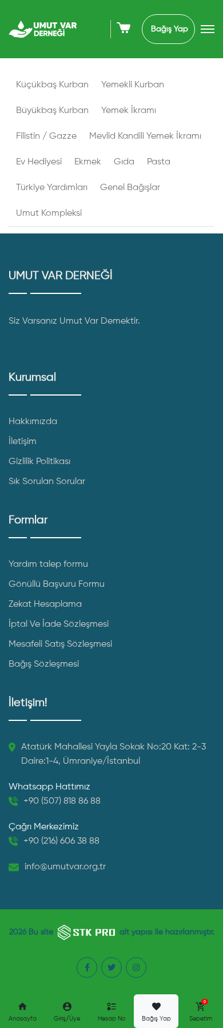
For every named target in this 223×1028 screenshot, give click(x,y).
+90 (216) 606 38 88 (61, 841)
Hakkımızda (33, 421)
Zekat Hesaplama (45, 604)
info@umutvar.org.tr (65, 867)
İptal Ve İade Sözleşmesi (59, 624)
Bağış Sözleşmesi (44, 664)
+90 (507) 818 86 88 (62, 801)
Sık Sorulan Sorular (47, 481)
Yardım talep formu (48, 564)
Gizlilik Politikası (39, 461)
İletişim (23, 441)
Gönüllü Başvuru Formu (57, 584)
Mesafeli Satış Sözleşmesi (60, 644)
